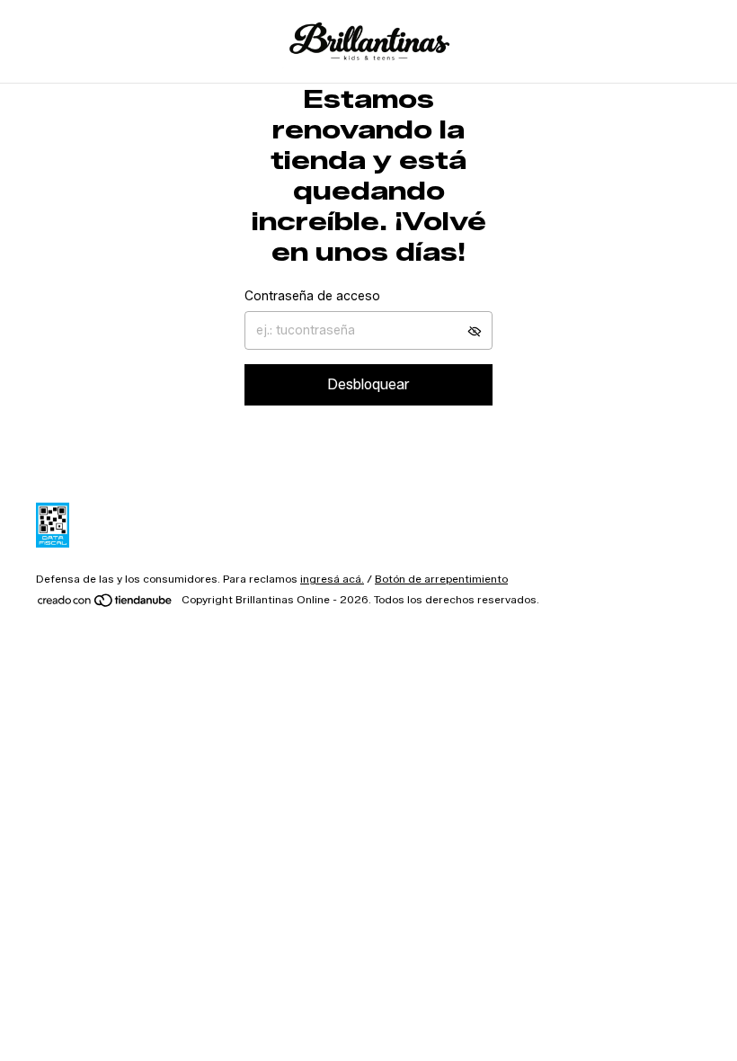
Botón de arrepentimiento (441, 578)
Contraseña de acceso (312, 296)
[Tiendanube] (105, 604)
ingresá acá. (332, 578)
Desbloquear (368, 384)
